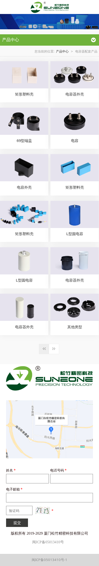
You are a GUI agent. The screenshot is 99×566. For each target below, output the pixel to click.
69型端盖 (24, 140)
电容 (74, 140)
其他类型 (74, 326)
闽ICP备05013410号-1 (49, 559)
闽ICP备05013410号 (48, 542)
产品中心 (62, 51)
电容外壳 (24, 187)
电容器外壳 (74, 94)
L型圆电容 (74, 233)
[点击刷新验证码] (42, 510)
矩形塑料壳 (24, 94)
